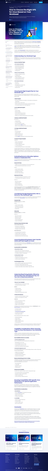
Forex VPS (6, 456)
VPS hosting (28, 242)
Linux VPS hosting (17, 307)
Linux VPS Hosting (14, 6)
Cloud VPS (31, 2)
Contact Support (36, 459)
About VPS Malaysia (27, 456)
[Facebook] (40, 0)
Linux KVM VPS (7, 458)
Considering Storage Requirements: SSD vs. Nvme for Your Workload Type (9, 61)
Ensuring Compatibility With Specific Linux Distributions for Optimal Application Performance (9, 84)
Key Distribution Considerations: (9, 86)
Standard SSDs (7, 62)
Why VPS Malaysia (27, 457)
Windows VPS (7, 457)
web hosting (20, 392)
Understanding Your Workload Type (9, 45)
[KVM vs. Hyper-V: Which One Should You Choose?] (11, 438)
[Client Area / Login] (42, 0)
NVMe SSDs (7, 63)
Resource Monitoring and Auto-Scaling (9, 80)
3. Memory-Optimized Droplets (9, 52)
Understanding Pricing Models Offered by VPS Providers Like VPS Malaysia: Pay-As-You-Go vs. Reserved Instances (9, 72)
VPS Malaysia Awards (27, 458)
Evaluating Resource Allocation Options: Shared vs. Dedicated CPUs (9, 56)
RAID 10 (19, 136)
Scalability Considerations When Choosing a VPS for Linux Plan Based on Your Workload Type (9, 77)
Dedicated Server (27, 2)
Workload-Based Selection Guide (8, 65)
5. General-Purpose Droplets (9, 54)
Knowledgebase (36, 458)
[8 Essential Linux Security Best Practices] (24, 438)
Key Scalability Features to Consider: (8, 79)
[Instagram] (41, 0)
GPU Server (22, 2)
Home (9, 6)
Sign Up (41, 2)
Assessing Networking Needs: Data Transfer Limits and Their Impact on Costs (9, 67)
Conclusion (7, 87)
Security (20, 442)
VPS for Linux (34, 41)
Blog (11, 6)
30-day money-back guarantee (20, 311)
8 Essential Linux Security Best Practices (24, 444)
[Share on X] (11, 427)
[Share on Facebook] (12, 427)
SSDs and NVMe (22, 197)
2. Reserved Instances (8, 75)
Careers (25, 463)
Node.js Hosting (17, 463)
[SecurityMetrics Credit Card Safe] (36, 464)
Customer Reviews (27, 459)
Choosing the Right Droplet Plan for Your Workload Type (9, 48)
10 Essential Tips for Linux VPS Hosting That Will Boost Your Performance (36, 444)
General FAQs (35, 457)
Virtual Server (16, 457)
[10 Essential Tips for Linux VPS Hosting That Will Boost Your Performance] (37, 438)
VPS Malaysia (39, 41)
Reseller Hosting (17, 459)
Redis (22, 124)
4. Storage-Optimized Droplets (9, 53)
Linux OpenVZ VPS (7, 459)
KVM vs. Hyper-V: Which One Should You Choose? (11, 444)
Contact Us (7, 0)
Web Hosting (35, 2)
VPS (20, 45)
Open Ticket (11, 0)
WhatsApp (14, 0)
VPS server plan (22, 50)
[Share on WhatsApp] (14, 427)
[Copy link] (15, 427)
